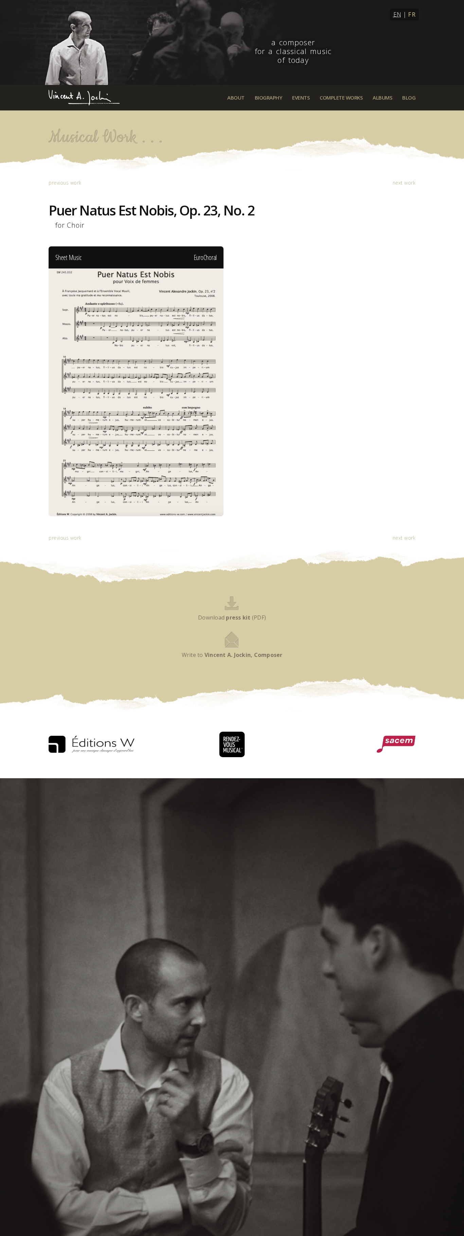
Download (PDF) (232, 617)
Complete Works (341, 97)
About (236, 97)
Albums (382, 97)
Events (300, 97)
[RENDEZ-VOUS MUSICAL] (232, 744)
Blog (408, 97)
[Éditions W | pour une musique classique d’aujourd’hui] (92, 744)
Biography (268, 97)
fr (411, 14)
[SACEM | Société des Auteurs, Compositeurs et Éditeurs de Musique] (396, 744)
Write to (232, 655)
